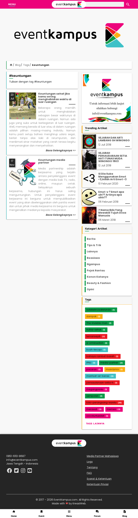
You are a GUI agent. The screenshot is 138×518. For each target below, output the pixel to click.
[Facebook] (10, 471)
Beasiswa (95, 258)
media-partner (111, 362)
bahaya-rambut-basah (102, 356)
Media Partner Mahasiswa (103, 456)
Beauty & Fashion (101, 283)
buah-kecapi (95, 349)
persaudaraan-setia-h (101, 382)
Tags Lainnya (95, 423)
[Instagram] (23, 471)
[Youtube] (29, 471)
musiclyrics (114, 369)
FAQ (89, 473)
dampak (93, 316)
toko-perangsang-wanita (103, 402)
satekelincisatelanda (100, 309)
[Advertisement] (69, 35)
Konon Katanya (99, 277)
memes (113, 409)
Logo (90, 461)
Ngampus (95, 264)
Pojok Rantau (98, 270)
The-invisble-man (98, 323)
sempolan (94, 395)
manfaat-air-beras (99, 375)
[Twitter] (16, 471)
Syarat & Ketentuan (99, 478)
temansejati (95, 336)
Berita (95, 239)
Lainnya (95, 251)
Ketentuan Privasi (98, 484)
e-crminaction (96, 342)
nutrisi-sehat (95, 329)
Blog (17, 65)
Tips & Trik (97, 245)
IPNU (90, 362)
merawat (93, 409)
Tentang (92, 467)
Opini (92, 289)
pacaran (93, 369)
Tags (26, 65)
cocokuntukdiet (97, 415)
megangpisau (96, 389)
